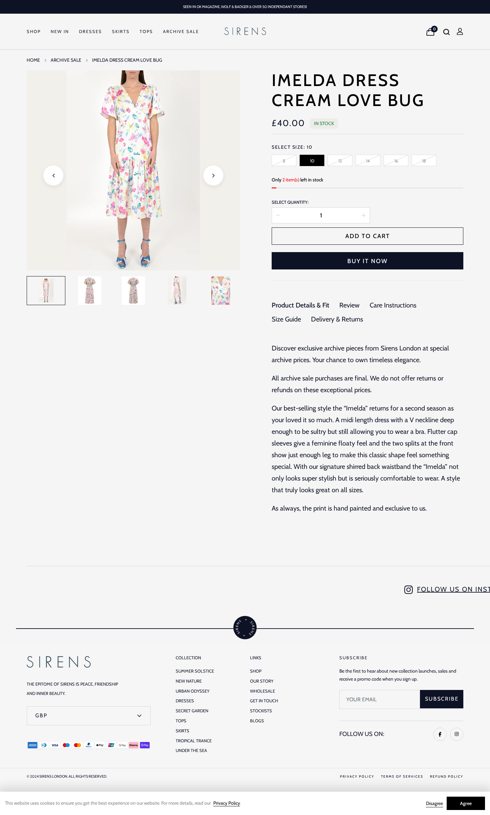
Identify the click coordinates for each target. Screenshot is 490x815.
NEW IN (60, 31)
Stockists (261, 710)
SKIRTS (121, 31)
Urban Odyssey (192, 691)
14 (368, 160)
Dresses (185, 700)
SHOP (34, 31)
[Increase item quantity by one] (363, 215)
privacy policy (357, 776)
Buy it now (367, 261)
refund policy (446, 776)
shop (255, 671)
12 (340, 160)
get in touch (264, 700)
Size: (302, 147)
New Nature (189, 681)
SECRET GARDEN (192, 710)
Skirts (182, 730)
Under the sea (191, 750)
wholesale (262, 691)
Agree (466, 803)
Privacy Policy (226, 803)
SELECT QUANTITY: (290, 202)
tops (181, 720)
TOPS (146, 31)
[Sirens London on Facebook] (440, 734)
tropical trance (194, 740)
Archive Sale (181, 31)
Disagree (434, 803)
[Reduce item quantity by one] (278, 215)
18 (424, 160)
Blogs (257, 720)
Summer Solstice (195, 671)
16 (396, 160)
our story (261, 681)
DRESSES (90, 31)
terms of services (402, 776)
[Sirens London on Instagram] (456, 734)
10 (312, 160)
